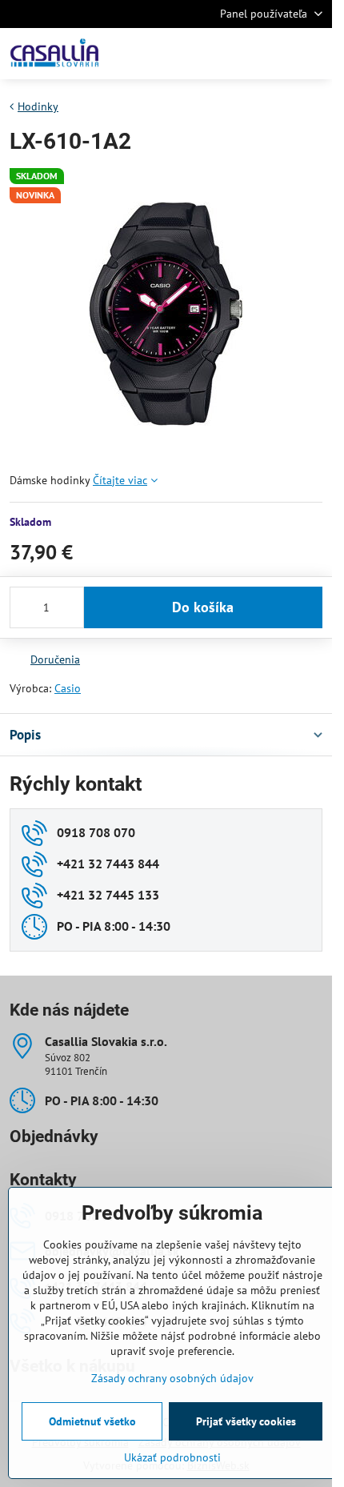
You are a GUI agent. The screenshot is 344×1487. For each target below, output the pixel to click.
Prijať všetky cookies (246, 1421)
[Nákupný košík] (274, 54)
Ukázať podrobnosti (172, 1457)
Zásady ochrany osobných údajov (172, 1378)
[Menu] (313, 54)
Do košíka (203, 607)
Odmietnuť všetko (92, 1421)
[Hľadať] (236, 54)
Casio (67, 688)
